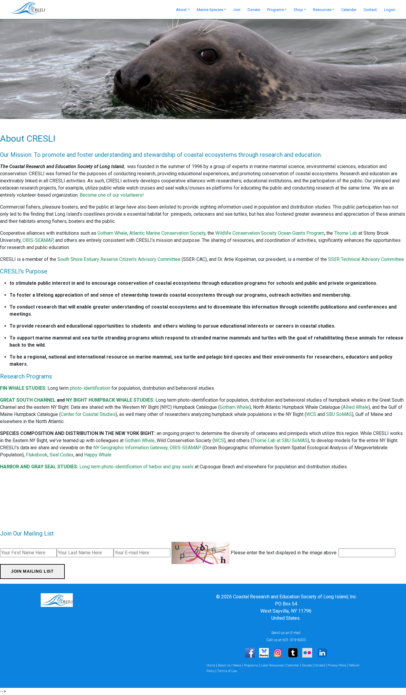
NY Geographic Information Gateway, (131, 447)
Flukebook (37, 455)
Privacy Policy (337, 665)
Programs (251, 665)
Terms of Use (227, 671)
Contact (369, 9)
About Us (224, 665)
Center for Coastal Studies (88, 414)
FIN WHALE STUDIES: (23, 388)
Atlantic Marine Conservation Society (167, 233)
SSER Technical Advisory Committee (366, 259)
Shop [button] (298, 9)
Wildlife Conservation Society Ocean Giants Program (269, 233)
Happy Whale (97, 455)
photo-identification (90, 388)
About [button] (181, 9)
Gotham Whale (112, 233)
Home (211, 665)
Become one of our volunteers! (112, 195)
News (237, 665)
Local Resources (272, 665)
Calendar (347, 9)
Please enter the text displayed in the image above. (284, 552)
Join (236, 9)
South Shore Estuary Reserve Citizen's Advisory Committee (118, 259)
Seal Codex (61, 455)
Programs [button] (275, 9)
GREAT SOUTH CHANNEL (28, 400)
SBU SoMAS (339, 414)
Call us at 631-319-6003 (286, 640)
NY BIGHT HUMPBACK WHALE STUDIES (109, 400)
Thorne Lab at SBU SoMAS (280, 440)
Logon (389, 9)
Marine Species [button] (209, 9)
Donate (253, 9)
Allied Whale (356, 407)
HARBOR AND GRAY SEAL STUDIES (38, 466)
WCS (311, 414)
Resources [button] (322, 9)
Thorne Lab (345, 233)
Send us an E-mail (285, 632)
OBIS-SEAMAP (38, 240)
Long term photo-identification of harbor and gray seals (136, 466)
